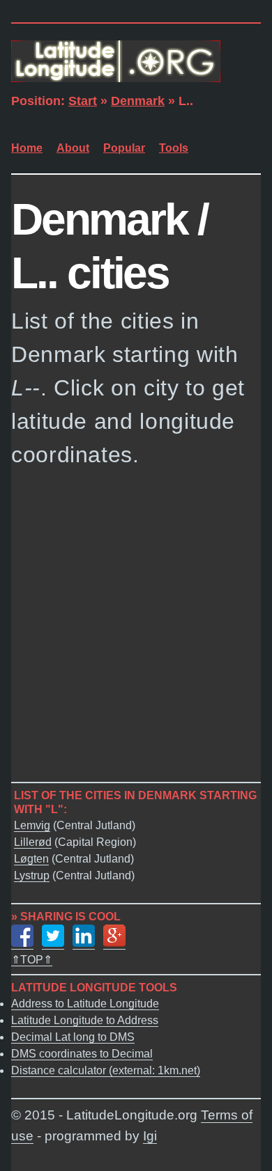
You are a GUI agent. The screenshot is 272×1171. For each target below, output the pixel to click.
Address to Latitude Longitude (85, 1003)
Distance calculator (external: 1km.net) (105, 1070)
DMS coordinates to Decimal (82, 1054)
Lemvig (32, 825)
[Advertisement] (136, 624)
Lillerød (33, 842)
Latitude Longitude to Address (84, 1020)
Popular (124, 148)
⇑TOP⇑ (31, 960)
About (72, 148)
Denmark (138, 101)
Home (27, 148)
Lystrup (32, 875)
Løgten (31, 859)
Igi (150, 1136)
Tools (173, 148)
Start (82, 101)
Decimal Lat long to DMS (73, 1037)
